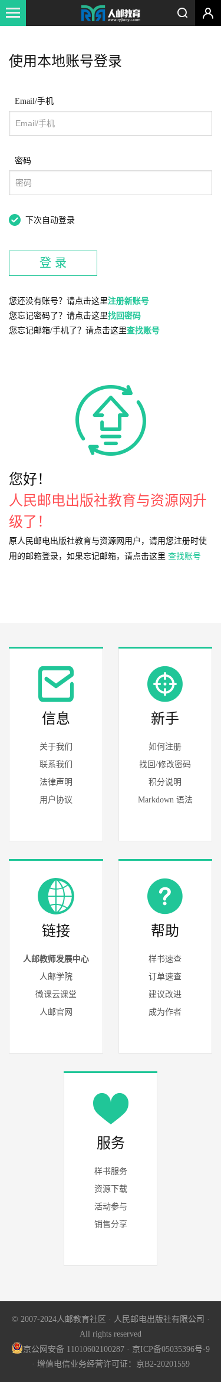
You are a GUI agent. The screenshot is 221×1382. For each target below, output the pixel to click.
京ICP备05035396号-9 (171, 1349)
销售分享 (110, 1224)
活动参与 (110, 1206)
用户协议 (55, 799)
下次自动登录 (50, 220)
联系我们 (55, 764)
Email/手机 (34, 101)
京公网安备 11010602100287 (73, 1349)
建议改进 (165, 994)
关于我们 (55, 746)
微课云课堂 (56, 994)
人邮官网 (55, 1012)
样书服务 (110, 1171)
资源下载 (110, 1188)
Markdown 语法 (165, 799)
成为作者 (165, 1012)
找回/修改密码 (165, 764)
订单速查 (165, 976)
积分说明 (165, 782)
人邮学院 (55, 976)
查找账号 (143, 330)
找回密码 (124, 315)
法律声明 (55, 782)
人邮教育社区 (110, 14)
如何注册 (165, 746)
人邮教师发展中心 (56, 959)
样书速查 (165, 959)
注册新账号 (128, 301)
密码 (23, 160)
